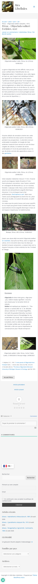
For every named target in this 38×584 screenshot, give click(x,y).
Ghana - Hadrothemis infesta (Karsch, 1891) (16, 517)
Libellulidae (23, 32)
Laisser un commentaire (10, 32)
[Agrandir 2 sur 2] (33, 159)
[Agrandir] (33, 40)
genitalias (8, 153)
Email (4, 492)
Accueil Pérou (8, 377)
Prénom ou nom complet (10, 485)
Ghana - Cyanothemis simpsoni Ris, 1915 (15, 522)
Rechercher (6, 474)
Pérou (29, 32)
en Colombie (6, 241)
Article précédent (19, 385)
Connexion (33, 416)
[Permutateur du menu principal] (34, 7)
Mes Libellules (21, 6)
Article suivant (19, 389)
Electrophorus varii (18, 194)
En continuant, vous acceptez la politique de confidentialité (17, 500)
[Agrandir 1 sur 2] (15, 159)
